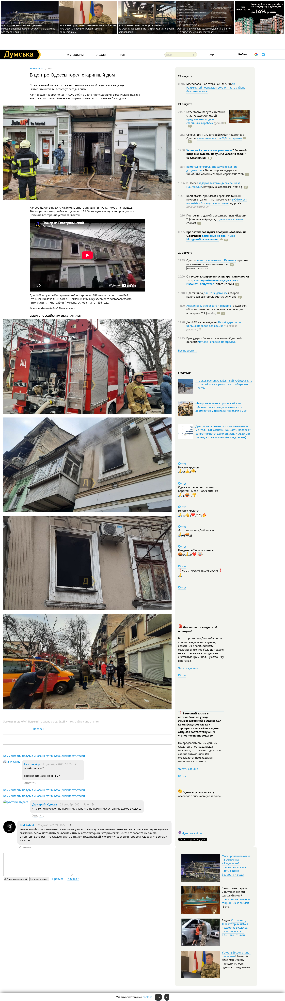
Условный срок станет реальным (209, 150)
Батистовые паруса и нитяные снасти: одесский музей (205, 113)
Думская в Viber (192, 833)
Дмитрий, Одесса (44, 804)
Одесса (191, 260)
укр (211, 54)
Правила (57, 879)
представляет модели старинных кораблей (200, 121)
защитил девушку (215, 293)
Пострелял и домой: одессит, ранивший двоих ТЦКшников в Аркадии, (216, 217)
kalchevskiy (32, 764)
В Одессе (192, 183)
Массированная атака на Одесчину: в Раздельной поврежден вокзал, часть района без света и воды (28, 28)
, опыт (224, 284)
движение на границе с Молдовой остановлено (210, 237)
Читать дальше (188, 668)
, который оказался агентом (222, 187)
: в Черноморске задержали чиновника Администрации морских (215, 172)
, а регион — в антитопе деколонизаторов (217, 262)
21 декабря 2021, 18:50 (51, 825)
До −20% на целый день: (202, 322)
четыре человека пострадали (217, 342)
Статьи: (184, 372)
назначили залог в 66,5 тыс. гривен (219, 138)
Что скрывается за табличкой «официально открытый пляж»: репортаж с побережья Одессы (223, 384)
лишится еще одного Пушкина (216, 260)
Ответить (30, 783)
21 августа (185, 104)
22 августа (185, 76)
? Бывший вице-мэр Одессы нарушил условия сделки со (216, 153)
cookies (147, 997)
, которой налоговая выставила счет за (212, 294)
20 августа (185, 252)
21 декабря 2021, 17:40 (74, 804)
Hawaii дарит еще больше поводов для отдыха (213, 324)
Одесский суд (195, 293)
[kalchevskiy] (11, 762)
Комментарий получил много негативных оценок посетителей (44, 756)
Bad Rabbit (27, 825)
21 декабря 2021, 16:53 (57, 764)
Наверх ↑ (38, 729)
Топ (122, 54)
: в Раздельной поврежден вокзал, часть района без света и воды (215, 87)
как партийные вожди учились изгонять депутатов (212, 282)
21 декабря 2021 (38, 68)
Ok (158, 997)
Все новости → (187, 350)
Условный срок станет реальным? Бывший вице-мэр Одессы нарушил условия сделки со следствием (88, 28)
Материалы (75, 54)
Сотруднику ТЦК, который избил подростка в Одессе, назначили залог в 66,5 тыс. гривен (235, 928)
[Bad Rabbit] (9, 832)
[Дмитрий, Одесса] (15, 802)
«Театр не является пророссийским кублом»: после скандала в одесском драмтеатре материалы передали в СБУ (221, 407)
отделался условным (230, 219)
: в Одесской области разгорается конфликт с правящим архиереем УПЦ (216, 309)
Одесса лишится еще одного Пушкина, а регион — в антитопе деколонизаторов (204, 30)
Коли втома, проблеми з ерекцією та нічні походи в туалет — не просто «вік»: (213, 197)
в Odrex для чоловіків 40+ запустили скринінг (216, 201)
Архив (101, 54)
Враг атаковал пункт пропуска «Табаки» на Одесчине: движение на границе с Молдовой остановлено (146, 28)
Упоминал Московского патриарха (209, 306)
